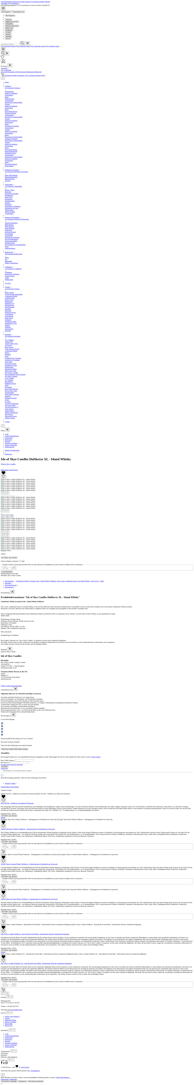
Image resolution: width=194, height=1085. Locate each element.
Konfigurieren (22, 1081)
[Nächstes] (3, 426)
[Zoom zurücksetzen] (7, 516)
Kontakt (7, 441)
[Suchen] (22, 43)
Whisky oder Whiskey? (12, 1016)
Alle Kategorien (10, 15)
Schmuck (8, 19)
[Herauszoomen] (3, 516)
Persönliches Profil (13, 72)
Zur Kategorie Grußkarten (13, 269)
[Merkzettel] (2, 58)
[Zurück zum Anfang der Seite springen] (3, 1075)
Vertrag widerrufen (11, 445)
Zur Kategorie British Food (13, 254)
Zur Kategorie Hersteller (12, 336)
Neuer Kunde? (96, 757)
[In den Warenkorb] (3, 851)
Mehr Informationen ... (63, 1077)
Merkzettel (38, 72)
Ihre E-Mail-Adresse (8, 760)
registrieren (7, 70)
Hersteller (8, 36)
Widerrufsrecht (9, 447)
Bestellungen (30, 72)
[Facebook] (2, 1064)
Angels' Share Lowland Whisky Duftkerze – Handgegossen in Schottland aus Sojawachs (29, 864)
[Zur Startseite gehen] (30, 46)
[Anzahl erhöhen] (14, 567)
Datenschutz (9, 438)
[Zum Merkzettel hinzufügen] (3, 475)
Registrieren (15, 3)
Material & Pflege (10, 1020)
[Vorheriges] (3, 78)
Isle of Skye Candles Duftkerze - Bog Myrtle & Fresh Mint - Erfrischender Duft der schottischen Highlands (35, 934)
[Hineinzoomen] (12, 516)
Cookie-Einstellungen (12, 436)
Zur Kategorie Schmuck (12, 88)
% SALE (8, 32)
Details (3, 818)
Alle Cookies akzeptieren (35, 1081)
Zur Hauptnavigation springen (40, 2)
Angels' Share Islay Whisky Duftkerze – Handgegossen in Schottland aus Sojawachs (28, 829)
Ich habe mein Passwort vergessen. (12, 764)
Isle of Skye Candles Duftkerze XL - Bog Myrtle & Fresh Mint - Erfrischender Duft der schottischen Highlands (36, 963)
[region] (97, 510)
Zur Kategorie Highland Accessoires (16, 172)
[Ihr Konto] (3, 61)
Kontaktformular (17, 1010)
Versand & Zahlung (11, 443)
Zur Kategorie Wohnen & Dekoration (17, 219)
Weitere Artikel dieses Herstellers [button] (11, 686)
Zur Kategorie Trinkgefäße (13, 186)
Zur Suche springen (24, 2)
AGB (6, 434)
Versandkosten (35, 1071)
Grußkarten (9, 30)
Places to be (8, 1025)
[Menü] (3, 8)
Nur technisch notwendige (9, 1081)
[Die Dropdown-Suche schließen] (27, 43)
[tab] (54, 581)
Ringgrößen (8, 1024)
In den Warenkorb (7, 572)
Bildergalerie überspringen (9, 470)
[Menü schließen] (9, 65)
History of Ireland (10, 1022)
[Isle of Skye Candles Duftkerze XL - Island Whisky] (18, 479)
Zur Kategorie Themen (12, 289)
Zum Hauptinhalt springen (9, 2)
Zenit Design (25, 1067)
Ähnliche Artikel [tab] (10, 783)
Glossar (8, 38)
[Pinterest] (4, 1064)
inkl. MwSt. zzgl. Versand (9, 557)
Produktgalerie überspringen (10, 787)
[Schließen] (1, 1083)
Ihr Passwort (5, 762)
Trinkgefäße (9, 24)
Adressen (23, 72)
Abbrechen (4, 768)
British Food (9, 28)
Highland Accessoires (12, 21)
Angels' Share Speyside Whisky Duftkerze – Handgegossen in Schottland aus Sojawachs (29, 899)
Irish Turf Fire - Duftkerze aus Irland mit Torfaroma (17, 803)
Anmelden (4, 3)
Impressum (8, 440)
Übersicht (4, 72)
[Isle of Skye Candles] (97, 464)
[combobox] (10, 44)
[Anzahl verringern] (4, 567)
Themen (8, 34)
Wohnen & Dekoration (12, 26)
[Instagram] (6, 1064)
